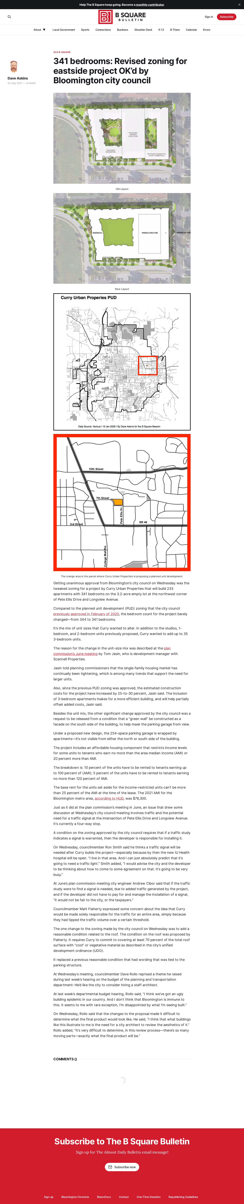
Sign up (48, 1196)
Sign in (209, 16)
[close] (239, 5)
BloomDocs (104, 1196)
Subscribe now (125, 1167)
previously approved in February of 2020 (86, 614)
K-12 (161, 29)
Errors (206, 29)
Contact (124, 1196)
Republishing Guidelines (183, 1196)
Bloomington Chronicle (75, 1196)
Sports (85, 29)
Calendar (191, 29)
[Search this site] (9, 17)
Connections (103, 29)
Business (122, 29)
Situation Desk (143, 29)
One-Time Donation (149, 1196)
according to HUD (109, 798)
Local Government (64, 29)
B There (175, 29)
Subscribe (226, 16)
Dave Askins (18, 78)
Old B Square (62, 52)
